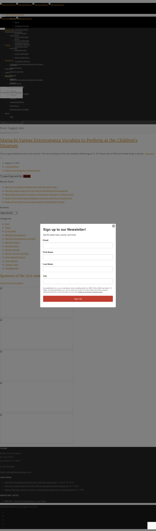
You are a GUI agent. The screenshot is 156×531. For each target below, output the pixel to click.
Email (45, 240)
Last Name (48, 264)
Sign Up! (78, 298)
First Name (48, 252)
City (45, 276)
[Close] (113, 225)
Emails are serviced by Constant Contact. (90, 292)
